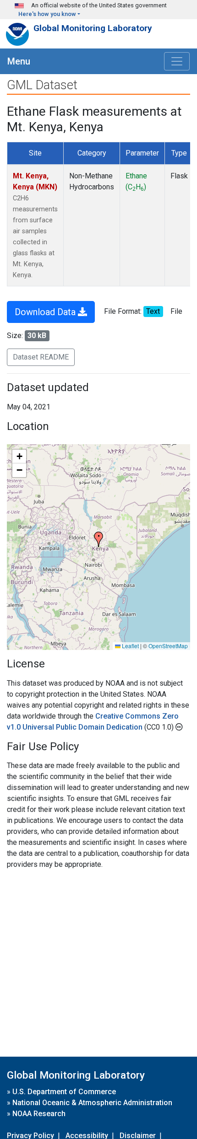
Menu (18, 61)
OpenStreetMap (168, 646)
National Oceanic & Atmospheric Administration (92, 1102)
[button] (98, 539)
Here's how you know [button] (47, 14)
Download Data (46, 311)
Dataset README (41, 357)
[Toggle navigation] (177, 61)
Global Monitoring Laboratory (92, 28)
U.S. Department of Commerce (64, 1091)
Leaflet (129, 646)
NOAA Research (39, 1113)
